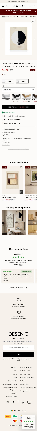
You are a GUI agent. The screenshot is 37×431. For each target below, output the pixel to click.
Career (15, 377)
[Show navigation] (3, 6)
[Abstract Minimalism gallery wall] (14, 222)
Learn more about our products (18, 149)
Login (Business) (11, 396)
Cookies (22, 381)
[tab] (4, 59)
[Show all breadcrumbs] (4, 16)
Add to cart (18, 107)
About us (14, 367)
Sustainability (12, 381)
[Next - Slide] (34, 38)
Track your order (25, 374)
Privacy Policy (16, 359)
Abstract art (12, 16)
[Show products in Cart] (34, 6)
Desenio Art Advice (26, 367)
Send (18, 354)
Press (15, 371)
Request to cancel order (28, 387)
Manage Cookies (25, 391)
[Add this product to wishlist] (33, 20)
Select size (5, 86)
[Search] (7, 6)
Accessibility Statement (9, 384)
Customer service (25, 371)
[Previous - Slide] (2, 38)
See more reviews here (18, 288)
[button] (28, 422)
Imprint (15, 374)
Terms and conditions (27, 377)
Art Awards (13, 393)
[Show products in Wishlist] (30, 6)
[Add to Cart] (21, 192)
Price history (6, 145)
